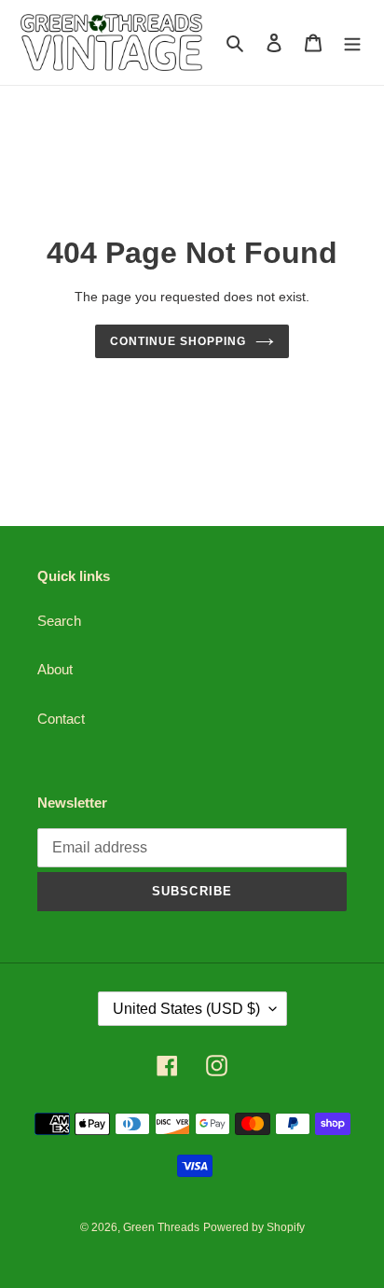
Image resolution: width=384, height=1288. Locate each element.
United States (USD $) (186, 1009)
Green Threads (161, 1227)
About (55, 669)
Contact (61, 719)
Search (59, 621)
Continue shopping (178, 341)
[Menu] (352, 42)
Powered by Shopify (254, 1227)
